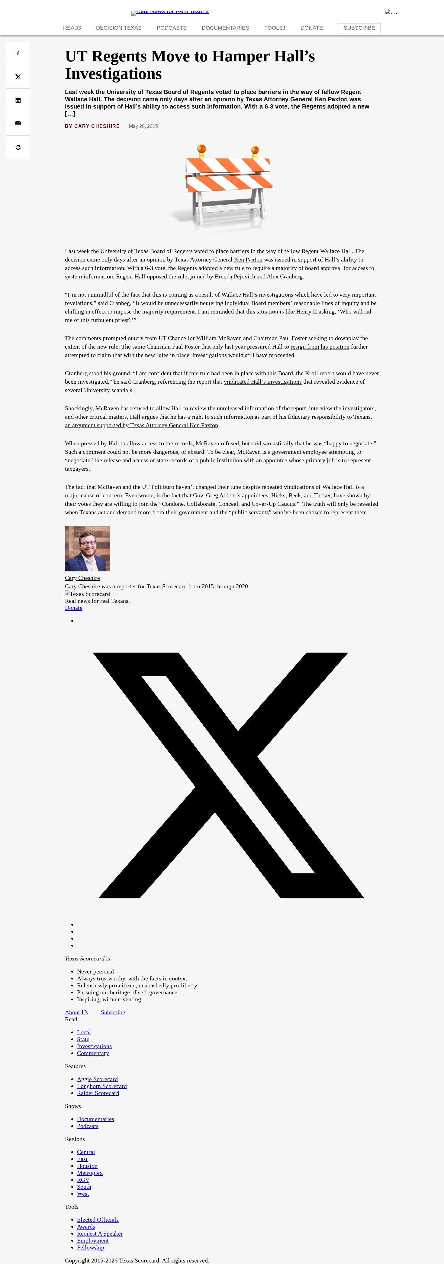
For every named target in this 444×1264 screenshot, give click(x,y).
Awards (86, 1226)
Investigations (94, 1046)
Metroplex (90, 1172)
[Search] (391, 11)
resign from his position (320, 346)
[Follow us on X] (228, 924)
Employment (93, 1240)
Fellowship (90, 1247)
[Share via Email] (18, 123)
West (83, 1193)
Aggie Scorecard (97, 1079)
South (84, 1186)
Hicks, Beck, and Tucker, (301, 495)
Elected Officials (98, 1219)
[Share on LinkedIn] (18, 100)
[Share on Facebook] (18, 53)
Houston (87, 1165)
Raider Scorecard (98, 1093)
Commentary (93, 1053)
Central (86, 1152)
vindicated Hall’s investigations (263, 381)
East (82, 1158)
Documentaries (225, 28)
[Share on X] (18, 76)
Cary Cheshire (97, 126)
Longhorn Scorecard (102, 1086)
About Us (76, 1012)
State (83, 1039)
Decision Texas (119, 28)
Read (70, 28)
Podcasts (172, 28)
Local (84, 1032)
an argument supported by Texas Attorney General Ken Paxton (141, 425)
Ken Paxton (248, 259)
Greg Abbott (221, 495)
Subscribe (359, 28)
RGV (83, 1179)
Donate (312, 28)
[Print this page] (18, 147)
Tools (273, 28)
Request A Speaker (100, 1233)
